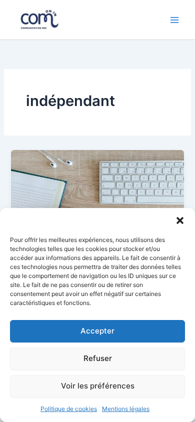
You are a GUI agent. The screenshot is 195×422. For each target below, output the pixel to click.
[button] (180, 221)
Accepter (97, 331)
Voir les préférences (97, 385)
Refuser (98, 358)
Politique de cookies (68, 408)
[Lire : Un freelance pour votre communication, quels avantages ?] (97, 198)
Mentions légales (126, 408)
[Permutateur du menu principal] (174, 20)
